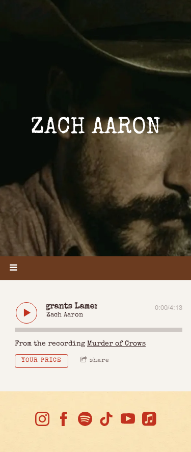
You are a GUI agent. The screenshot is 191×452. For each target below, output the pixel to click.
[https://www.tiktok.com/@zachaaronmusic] (106, 421)
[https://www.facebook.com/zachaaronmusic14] (64, 421)
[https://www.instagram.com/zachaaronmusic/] (42, 421)
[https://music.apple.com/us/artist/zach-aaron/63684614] (149, 421)
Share (100, 361)
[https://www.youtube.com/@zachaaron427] (128, 421)
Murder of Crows (116, 344)
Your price (41, 361)
